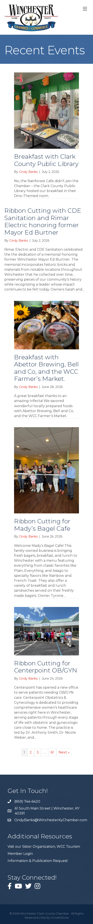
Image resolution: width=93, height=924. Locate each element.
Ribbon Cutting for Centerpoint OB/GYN (45, 667)
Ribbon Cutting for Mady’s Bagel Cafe (42, 525)
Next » (64, 752)
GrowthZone (60, 917)
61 (52, 752)
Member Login (20, 854)
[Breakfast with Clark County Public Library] (46, 110)
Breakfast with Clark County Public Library (46, 160)
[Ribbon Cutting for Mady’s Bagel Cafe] (46, 470)
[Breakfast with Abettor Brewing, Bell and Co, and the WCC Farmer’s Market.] (46, 325)
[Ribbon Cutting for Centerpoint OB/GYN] (46, 631)
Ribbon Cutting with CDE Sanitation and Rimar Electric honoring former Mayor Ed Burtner (42, 221)
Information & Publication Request (38, 861)
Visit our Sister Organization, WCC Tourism (44, 846)
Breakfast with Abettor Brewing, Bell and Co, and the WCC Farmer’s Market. (46, 368)
